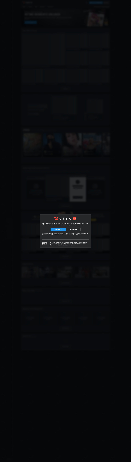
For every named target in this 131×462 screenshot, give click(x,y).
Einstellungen (73, 229)
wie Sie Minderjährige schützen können (67, 244)
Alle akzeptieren (58, 229)
